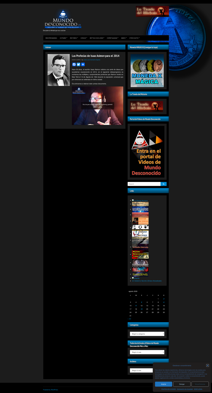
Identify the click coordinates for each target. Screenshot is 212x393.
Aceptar (163, 384)
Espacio (83, 38)
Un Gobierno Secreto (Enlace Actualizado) (147, 281)
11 (136, 305)
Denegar (182, 384)
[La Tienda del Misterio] (152, 11)
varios (123, 38)
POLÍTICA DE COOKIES (168, 389)
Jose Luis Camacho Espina (92, 60)
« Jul (129, 319)
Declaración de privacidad (185, 389)
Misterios (73, 38)
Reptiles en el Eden (96, 38)
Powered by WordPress (50, 390)
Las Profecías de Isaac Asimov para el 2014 (95, 56)
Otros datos (133, 38)
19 (141, 309)
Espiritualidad (112, 38)
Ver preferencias (200, 384)
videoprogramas (51, 38)
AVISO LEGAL (198, 389)
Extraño (63, 38)
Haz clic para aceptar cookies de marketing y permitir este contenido (98, 105)
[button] (207, 365)
